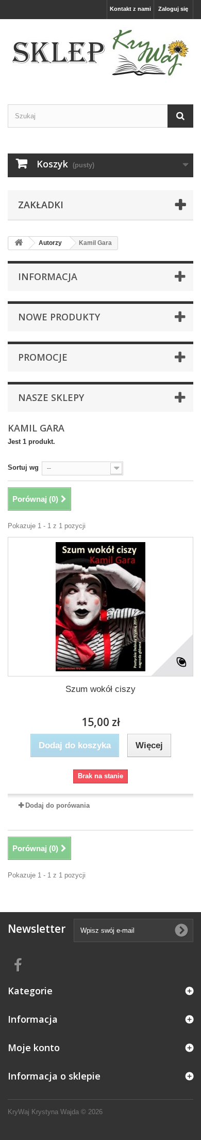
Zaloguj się (173, 9)
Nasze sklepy (51, 397)
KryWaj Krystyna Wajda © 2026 (55, 1112)
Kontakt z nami (130, 9)
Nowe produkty (59, 317)
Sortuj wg (23, 467)
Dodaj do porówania (57, 805)
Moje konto (34, 1047)
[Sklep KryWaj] (100, 53)
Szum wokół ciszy (100, 689)
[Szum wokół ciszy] (100, 606)
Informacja (47, 276)
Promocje (43, 357)
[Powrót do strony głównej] (18, 243)
